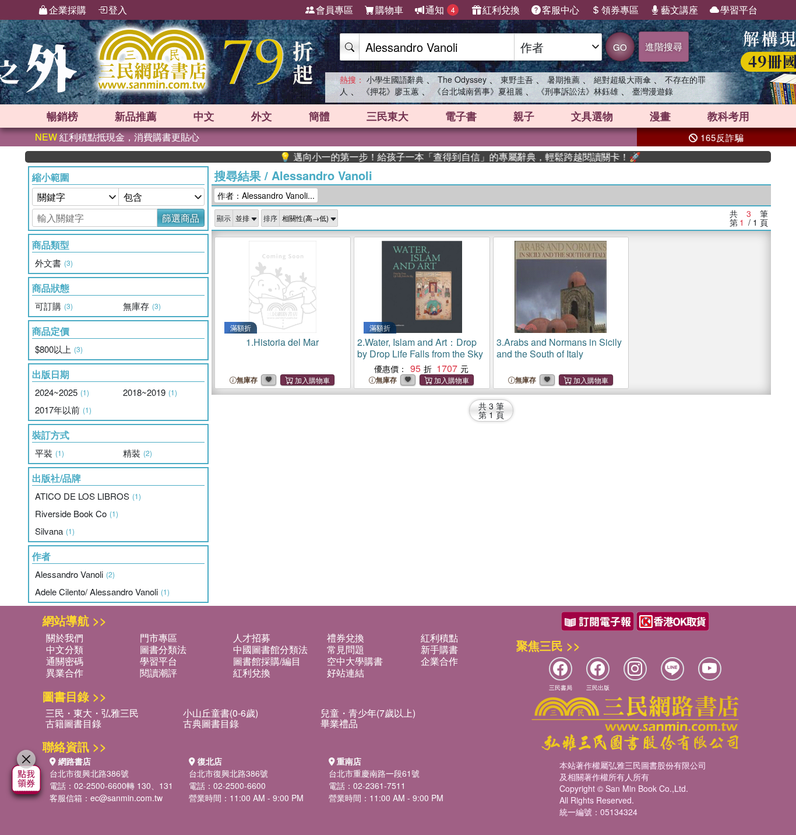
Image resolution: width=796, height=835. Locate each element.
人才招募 (251, 637)
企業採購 (67, 9)
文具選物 (592, 116)
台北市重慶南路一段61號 (374, 773)
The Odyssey (462, 79)
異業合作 (64, 672)
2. (420, 347)
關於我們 (64, 637)
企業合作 (439, 661)
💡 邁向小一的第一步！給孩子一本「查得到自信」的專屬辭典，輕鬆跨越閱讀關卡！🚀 (439, 157)
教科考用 (728, 116)
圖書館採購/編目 (267, 661)
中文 (203, 116)
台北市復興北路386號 (89, 773)
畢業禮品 (339, 723)
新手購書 (439, 649)
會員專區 (334, 9)
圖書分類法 (163, 649)
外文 (261, 116)
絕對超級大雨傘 (622, 79)
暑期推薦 (563, 79)
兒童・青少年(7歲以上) (367, 713)
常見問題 (345, 649)
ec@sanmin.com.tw (126, 798)
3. (559, 347)
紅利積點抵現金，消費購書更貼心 (117, 136)
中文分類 (64, 649)
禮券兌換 (345, 637)
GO (620, 47)
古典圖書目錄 (211, 723)
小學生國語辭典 (395, 79)
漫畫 (660, 116)
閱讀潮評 (158, 672)
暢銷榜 (62, 116)
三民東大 (387, 116)
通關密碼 (64, 661)
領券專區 (620, 9)
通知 (440, 9)
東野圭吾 (517, 79)
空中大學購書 (355, 661)
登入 (117, 9)
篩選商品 (180, 217)
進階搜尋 (663, 46)
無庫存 (247, 380)
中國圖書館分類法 (270, 649)
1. (282, 342)
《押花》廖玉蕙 (390, 91)
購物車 (389, 9)
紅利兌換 (501, 9)
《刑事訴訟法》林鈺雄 (577, 91)
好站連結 (345, 672)
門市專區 (158, 637)
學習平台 (739, 9)
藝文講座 (679, 9)
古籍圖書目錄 (73, 723)
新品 (136, 116)
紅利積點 (439, 637)
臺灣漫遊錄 (652, 91)
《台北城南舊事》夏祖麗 (478, 91)
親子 (523, 116)
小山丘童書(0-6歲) (220, 713)
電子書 (461, 116)
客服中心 (560, 9)
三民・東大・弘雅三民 (92, 713)
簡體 (319, 116)
